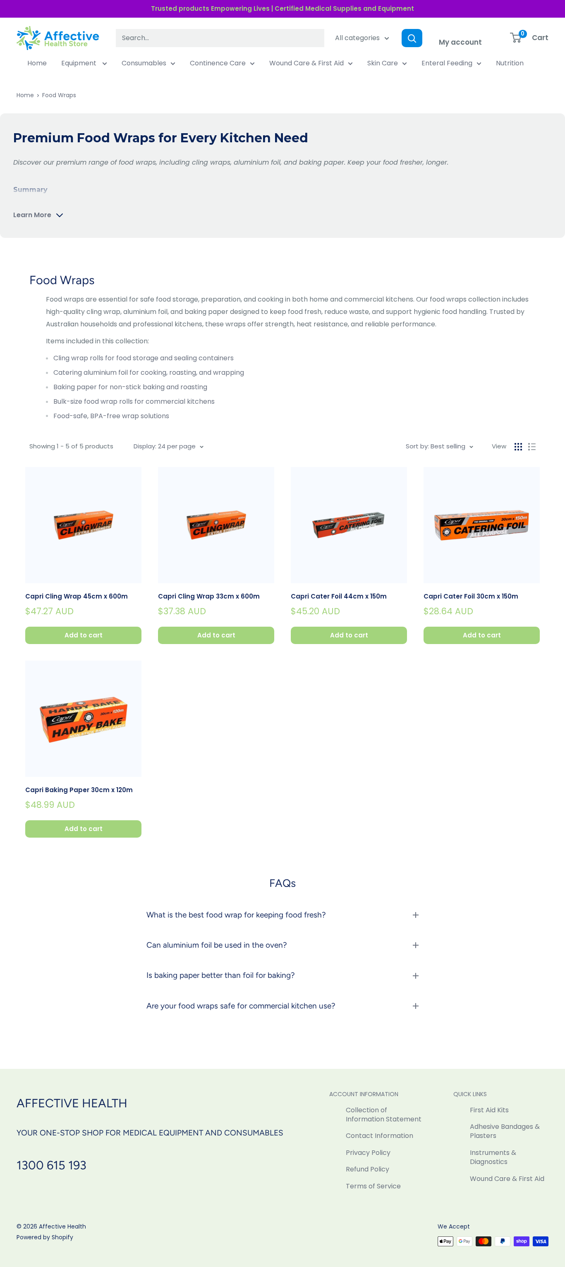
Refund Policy (367, 1169)
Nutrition (510, 63)
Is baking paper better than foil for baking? (220, 975)
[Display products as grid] (518, 446)
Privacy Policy (368, 1152)
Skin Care (382, 63)
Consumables (144, 63)
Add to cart (84, 635)
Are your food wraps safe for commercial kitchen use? (240, 1006)
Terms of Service (373, 1186)
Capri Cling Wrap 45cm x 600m (76, 596)
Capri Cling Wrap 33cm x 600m (209, 596)
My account (460, 42)
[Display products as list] (532, 446)
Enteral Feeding (446, 63)
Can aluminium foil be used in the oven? (216, 945)
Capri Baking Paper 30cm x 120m (79, 790)
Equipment (79, 63)
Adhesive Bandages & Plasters (505, 1131)
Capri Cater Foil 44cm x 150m (339, 596)
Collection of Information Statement (383, 1114)
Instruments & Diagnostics (493, 1157)
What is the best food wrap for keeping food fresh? (236, 915)
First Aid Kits (489, 1110)
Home (37, 63)
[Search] (412, 38)
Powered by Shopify (45, 1237)
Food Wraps (59, 95)
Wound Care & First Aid (306, 63)
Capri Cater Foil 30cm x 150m (471, 596)
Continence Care (218, 63)
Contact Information (379, 1135)
